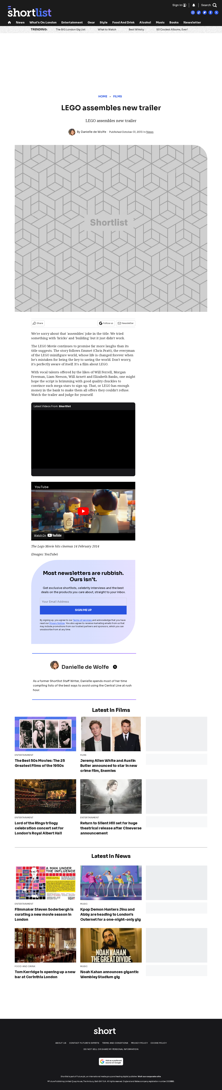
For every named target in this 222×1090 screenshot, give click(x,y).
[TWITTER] (116, 667)
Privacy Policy (139, 1043)
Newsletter (192, 22)
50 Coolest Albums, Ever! (172, 29)
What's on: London (43, 22)
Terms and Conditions (115, 1043)
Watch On (40, 535)
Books (174, 22)
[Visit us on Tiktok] (199, 12)
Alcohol (145, 22)
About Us (60, 1043)
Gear (91, 22)
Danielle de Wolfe (93, 132)
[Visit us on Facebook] (210, 12)
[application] (83, 439)
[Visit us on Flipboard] (205, 12)
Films (117, 96)
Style (104, 22)
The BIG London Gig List (70, 29)
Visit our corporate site (149, 1076)
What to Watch (107, 29)
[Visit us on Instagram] (193, 12)
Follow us (108, 323)
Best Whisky (136, 29)
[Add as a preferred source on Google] (111, 1061)
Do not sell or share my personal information (111, 1049)
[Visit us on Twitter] (216, 12)
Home (102, 96)
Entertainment (72, 22)
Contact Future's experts (84, 1043)
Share (40, 323)
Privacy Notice (57, 623)
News (20, 22)
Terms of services (82, 620)
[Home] (9, 23)
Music (160, 22)
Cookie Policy (159, 1043)
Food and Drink (123, 22)
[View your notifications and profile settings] (193, 5)
